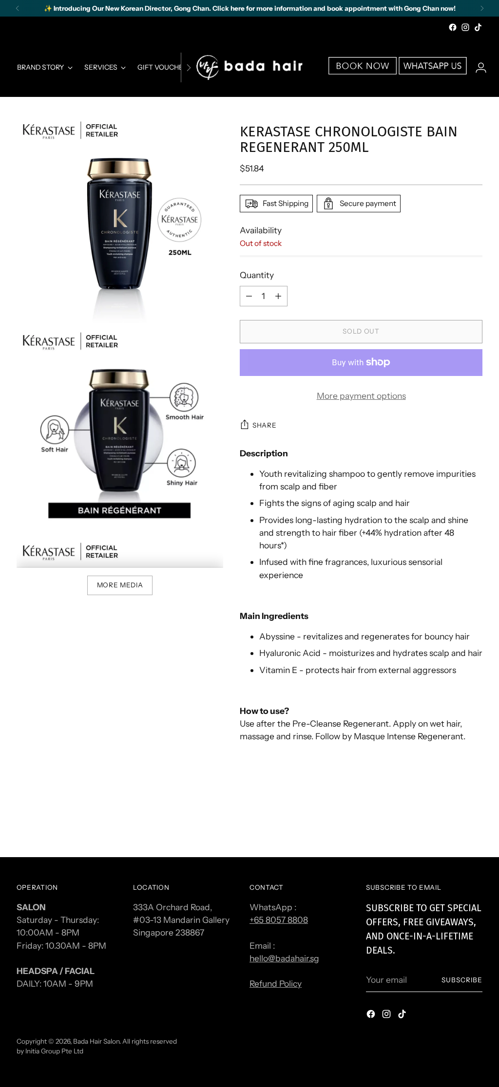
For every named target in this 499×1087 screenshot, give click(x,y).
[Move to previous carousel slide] (451, 824)
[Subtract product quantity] (278, 296)
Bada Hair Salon (96, 1041)
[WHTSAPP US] (433, 71)
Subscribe (461, 980)
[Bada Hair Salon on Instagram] (465, 27)
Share (264, 425)
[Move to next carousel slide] (474, 823)
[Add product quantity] (249, 296)
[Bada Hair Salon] (249, 67)
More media (120, 585)
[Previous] (17, 8)
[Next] (482, 8)
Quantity (257, 275)
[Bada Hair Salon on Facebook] (452, 27)
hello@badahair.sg (284, 958)
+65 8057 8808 (279, 920)
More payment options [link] (361, 396)
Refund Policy (276, 983)
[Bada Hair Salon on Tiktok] (478, 27)
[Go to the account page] (477, 67)
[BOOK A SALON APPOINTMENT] (362, 71)
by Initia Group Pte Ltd (50, 1051)
